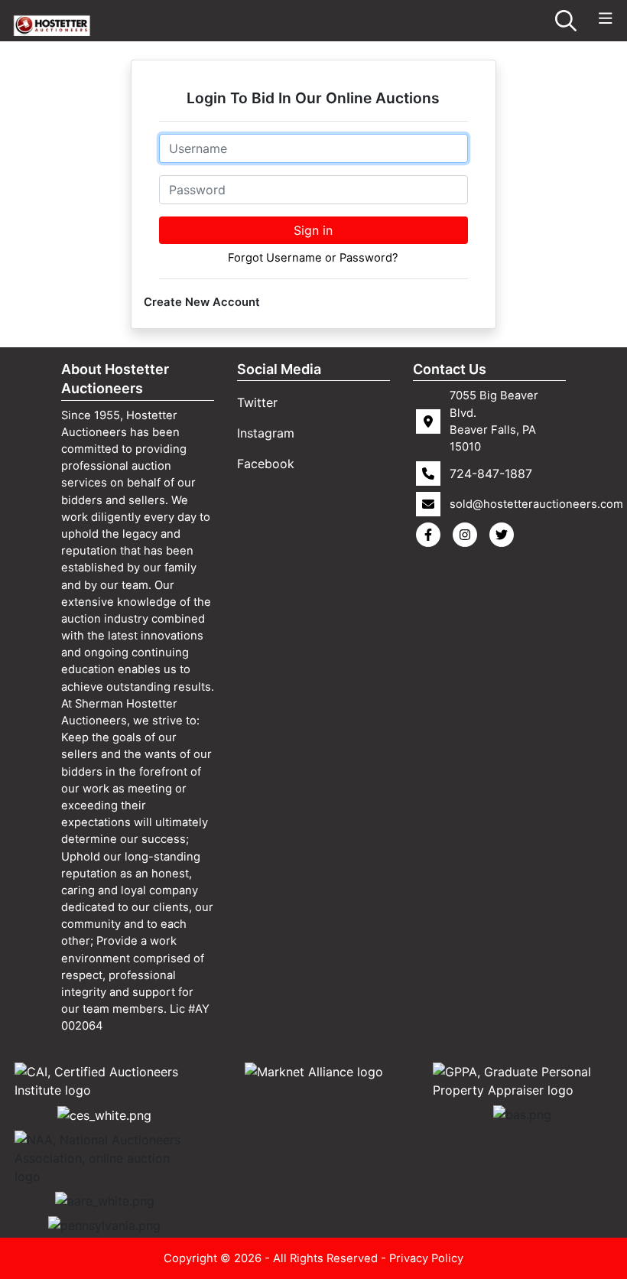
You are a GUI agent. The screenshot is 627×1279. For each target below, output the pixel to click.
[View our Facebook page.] (431, 534)
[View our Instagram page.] (468, 534)
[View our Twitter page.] (504, 534)
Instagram (265, 433)
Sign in (313, 230)
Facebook (265, 463)
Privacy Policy (426, 1258)
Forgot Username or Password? (313, 258)
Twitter (257, 402)
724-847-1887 (491, 473)
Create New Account (202, 302)
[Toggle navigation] (606, 19)
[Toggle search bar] (566, 20)
